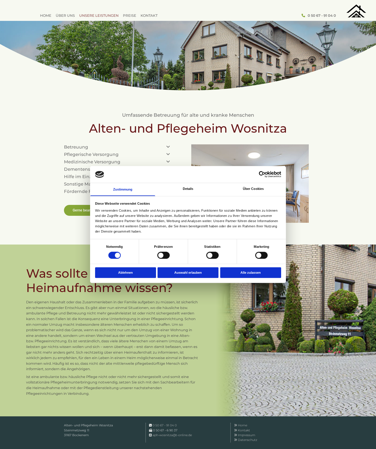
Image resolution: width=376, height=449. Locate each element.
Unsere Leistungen (99, 16)
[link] (168, 147)
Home (45, 16)
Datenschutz (245, 440)
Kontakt (149, 16)
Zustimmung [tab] (123, 189)
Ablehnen (125, 272)
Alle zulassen (250, 272)
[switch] (163, 255)
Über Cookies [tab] (253, 189)
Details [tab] (188, 189)
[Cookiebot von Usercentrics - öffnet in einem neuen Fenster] (262, 174)
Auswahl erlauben (188, 272)
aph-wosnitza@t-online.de (172, 435)
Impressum (244, 435)
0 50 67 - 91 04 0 (322, 16)
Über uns (65, 16)
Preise (129, 16)
